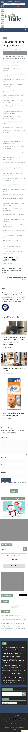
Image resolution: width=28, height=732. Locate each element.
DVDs (11, 656)
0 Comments (18, 49)
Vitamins (15, 682)
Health (3, 663)
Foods (18, 656)
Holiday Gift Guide (18, 663)
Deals (3, 656)
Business (3, 650)
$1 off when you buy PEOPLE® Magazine (13, 194)
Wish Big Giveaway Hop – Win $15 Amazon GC (12, 623)
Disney (7, 656)
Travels (11, 682)
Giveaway (13, 659)
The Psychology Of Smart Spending (10, 626)
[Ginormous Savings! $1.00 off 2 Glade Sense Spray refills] (14, 379)
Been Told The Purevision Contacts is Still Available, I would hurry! (11, 270)
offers (13, 670)
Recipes (12, 678)
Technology (18, 680)
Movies (15, 668)
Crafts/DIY (18, 720)
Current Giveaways (18, 653)
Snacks (5, 680)
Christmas (8, 650)
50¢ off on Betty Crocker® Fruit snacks (12, 127)
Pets (10, 674)
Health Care (9, 663)
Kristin (12, 49)
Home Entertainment (6, 665)
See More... (23, 595)
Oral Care (17, 670)
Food (13, 656)
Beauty (12, 647)
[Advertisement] (15, 53)
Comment (4, 437)
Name (3, 458)
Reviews (4, 37)
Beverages (17, 647)
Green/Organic (15, 718)
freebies (5, 660)
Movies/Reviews (7, 670)
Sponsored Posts (11, 680)
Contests (13, 650)
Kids (12, 668)
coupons (8, 652)
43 (11, 347)
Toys (22, 680)
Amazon (4, 647)
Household (14, 665)
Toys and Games (5, 682)
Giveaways (21, 660)
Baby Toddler (8, 647)
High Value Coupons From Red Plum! (16, 279)
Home (25, 662)
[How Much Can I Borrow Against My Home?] (14, 353)
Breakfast (22, 647)
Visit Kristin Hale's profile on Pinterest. (14, 605)
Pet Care (7, 674)
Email (3, 465)
